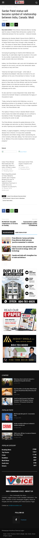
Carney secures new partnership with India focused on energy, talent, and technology (24, 249)
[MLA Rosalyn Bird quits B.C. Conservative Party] (7, 416)
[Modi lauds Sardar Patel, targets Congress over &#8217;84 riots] (26, 155)
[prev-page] (3, 264)
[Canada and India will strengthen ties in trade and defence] (6, 257)
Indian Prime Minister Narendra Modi (16, 196)
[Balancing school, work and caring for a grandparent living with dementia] (7, 382)
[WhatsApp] (12, 24)
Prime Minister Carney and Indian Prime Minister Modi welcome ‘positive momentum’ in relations (23, 240)
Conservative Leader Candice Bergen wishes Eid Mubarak (29, 223)
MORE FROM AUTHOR (20, 232)
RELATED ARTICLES (8, 232)
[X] (8, 24)
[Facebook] (3, 24)
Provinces (9, 7)
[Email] (16, 24)
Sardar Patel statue (7, 200)
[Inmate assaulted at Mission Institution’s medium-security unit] (7, 426)
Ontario (15, 7)
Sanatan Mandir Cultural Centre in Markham (14, 198)
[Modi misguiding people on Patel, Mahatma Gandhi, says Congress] (10, 182)
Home (3, 7)
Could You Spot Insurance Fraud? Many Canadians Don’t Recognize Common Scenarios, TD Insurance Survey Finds (24, 400)
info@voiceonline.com (15, 505)
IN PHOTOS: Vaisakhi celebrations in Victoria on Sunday (10, 223)
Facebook (23, 520)
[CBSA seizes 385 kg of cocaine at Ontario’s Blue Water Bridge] (7, 436)
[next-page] (6, 264)
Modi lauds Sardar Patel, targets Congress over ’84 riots (26, 163)
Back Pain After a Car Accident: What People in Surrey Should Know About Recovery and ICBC (25, 390)
